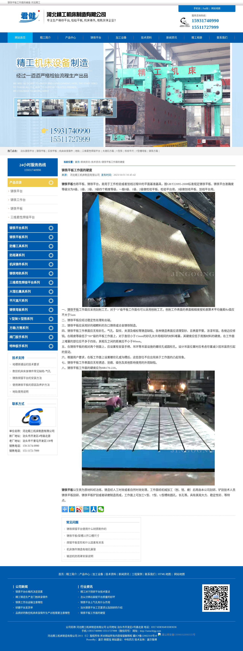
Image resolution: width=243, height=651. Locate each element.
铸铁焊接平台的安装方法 (27, 378)
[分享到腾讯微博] (86, 509)
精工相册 (197, 37)
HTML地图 (164, 574)
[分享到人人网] (94, 509)
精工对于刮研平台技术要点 (95, 591)
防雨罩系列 (17, 255)
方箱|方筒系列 (18, 327)
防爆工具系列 (18, 246)
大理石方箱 (108, 151)
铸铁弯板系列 (18, 309)
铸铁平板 (41, 151)
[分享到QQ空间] (72, 509)
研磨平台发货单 (24, 607)
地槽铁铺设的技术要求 (26, 364)
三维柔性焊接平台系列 (24, 282)
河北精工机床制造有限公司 (85, 174)
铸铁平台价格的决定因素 (29, 591)
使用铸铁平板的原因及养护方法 (31, 384)
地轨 (77, 151)
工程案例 (137, 574)
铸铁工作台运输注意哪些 (29, 602)
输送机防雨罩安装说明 (80, 556)
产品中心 (70, 37)
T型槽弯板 (141, 151)
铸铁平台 (96, 37)
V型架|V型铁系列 (21, 318)
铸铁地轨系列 (18, 273)
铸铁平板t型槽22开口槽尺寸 (83, 535)
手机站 (197, 8)
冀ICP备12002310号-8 (145, 635)
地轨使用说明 (20, 391)
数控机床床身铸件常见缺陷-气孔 (32, 371)
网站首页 (20, 37)
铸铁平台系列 (18, 227)
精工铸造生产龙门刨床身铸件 (32, 597)
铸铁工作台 (18, 199)
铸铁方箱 (153, 151)
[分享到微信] (101, 509)
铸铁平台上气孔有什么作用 (95, 602)
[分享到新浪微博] (79, 509)
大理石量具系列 (20, 291)
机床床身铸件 (66, 151)
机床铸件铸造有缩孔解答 (81, 549)
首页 (61, 574)
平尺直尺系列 (18, 300)
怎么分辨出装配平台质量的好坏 (97, 597)
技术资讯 (95, 162)
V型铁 (119, 151)
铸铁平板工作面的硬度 (113, 162)
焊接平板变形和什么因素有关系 (85, 542)
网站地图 (215, 8)
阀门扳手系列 (18, 337)
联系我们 (222, 37)
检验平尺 (129, 151)
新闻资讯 (171, 37)
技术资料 (146, 37)
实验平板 (52, 151)
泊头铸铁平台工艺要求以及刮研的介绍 (101, 607)
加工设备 (121, 37)
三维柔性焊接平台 (91, 151)
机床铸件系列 (18, 264)
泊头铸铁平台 (27, 151)
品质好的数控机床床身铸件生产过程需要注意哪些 (43, 612)
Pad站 (205, 8)
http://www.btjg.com (150, 630)
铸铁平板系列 (18, 237)
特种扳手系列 (18, 346)
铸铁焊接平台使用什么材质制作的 (87, 529)
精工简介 (45, 37)
